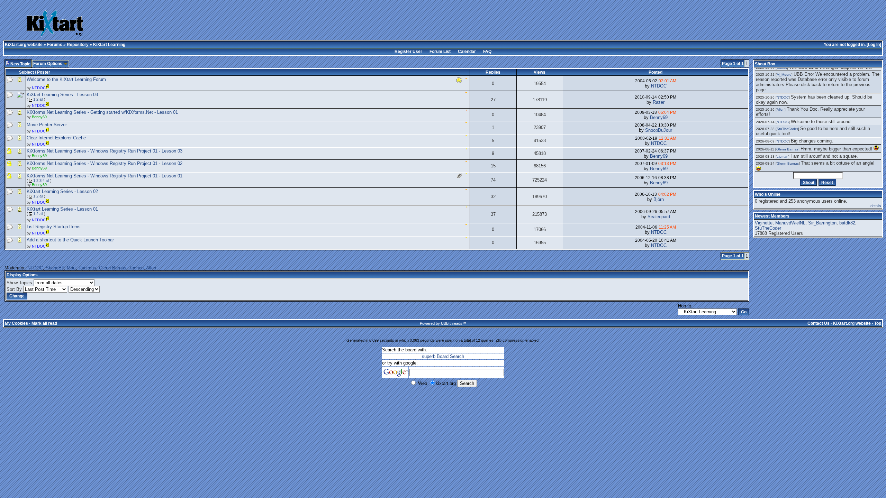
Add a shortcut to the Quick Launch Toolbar (70, 239)
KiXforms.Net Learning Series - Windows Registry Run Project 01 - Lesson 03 (104, 151)
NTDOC (659, 86)
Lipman (782, 156)
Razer (658, 102)
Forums (54, 44)
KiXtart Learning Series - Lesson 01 (62, 209)
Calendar (467, 51)
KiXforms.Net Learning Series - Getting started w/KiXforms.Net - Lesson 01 (102, 112)
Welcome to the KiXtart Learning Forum (66, 79)
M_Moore (784, 74)
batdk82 (847, 222)
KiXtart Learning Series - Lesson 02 (62, 191)
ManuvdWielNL (790, 222)
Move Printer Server (47, 124)
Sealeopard (659, 216)
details (875, 206)
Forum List (440, 51)
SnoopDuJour (658, 130)
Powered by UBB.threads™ (443, 323)
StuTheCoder (787, 129)
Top (877, 323)
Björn (658, 199)
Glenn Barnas (112, 267)
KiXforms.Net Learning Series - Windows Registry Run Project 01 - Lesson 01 (104, 175)
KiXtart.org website (24, 44)
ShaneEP (55, 267)
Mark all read (44, 323)
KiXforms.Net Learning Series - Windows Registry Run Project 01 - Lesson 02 (104, 163)
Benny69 (659, 117)
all (41, 99)
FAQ (487, 51)
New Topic (19, 64)
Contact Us (818, 323)
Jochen (136, 267)
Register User (408, 51)
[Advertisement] (353, 24)
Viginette (763, 222)
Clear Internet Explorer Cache (56, 137)
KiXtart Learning (109, 44)
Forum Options (48, 63)
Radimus (87, 267)
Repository (78, 44)
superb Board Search (443, 356)
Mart (71, 267)
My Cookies (16, 323)
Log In (874, 44)
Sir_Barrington (822, 222)
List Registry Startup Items (54, 226)
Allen (151, 267)
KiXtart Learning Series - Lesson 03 (62, 94)
